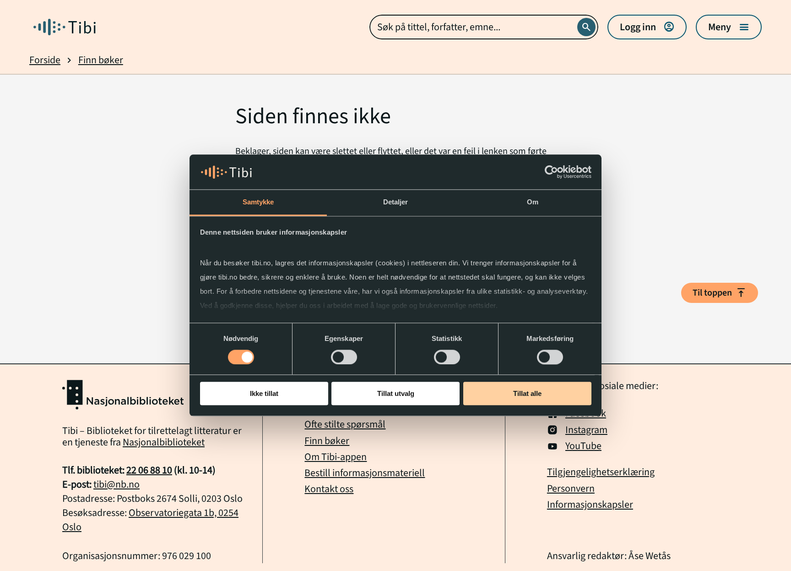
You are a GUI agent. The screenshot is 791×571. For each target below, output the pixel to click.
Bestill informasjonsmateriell (364, 473)
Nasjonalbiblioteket (164, 442)
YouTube (583, 446)
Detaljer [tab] (395, 202)
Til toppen (720, 292)
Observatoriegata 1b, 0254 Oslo (150, 519)
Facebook (585, 413)
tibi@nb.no (116, 484)
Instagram (586, 430)
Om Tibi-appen (335, 457)
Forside (44, 60)
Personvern (571, 488)
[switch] (344, 357)
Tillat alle (527, 394)
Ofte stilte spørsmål (344, 424)
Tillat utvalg (395, 394)
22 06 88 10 (149, 470)
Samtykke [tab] (258, 202)
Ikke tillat (264, 394)
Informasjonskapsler (590, 505)
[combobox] (483, 27)
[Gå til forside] (64, 27)
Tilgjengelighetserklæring (601, 472)
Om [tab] (532, 202)
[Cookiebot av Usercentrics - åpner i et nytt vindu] (551, 172)
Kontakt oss (328, 489)
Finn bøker (100, 60)
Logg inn (647, 27)
